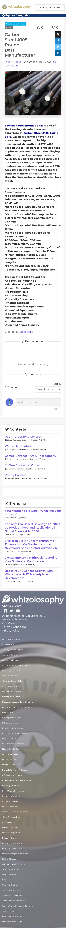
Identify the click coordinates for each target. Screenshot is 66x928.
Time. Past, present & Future (14, 901)
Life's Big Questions (10, 785)
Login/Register (50, 7)
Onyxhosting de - (13, 551)
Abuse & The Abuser (11, 639)
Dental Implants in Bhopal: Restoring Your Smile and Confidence (31, 559)
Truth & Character (10, 911)
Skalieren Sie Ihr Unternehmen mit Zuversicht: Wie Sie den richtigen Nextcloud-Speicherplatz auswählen (31, 544)
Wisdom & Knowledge (12, 921)
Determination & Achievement (15, 707)
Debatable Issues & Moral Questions (17, 702)
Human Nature (9, 759)
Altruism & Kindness (11, 660)
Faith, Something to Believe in (15, 733)
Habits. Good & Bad (10, 749)
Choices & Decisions (10, 676)
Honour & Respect (10, 754)
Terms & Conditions (14, 626)
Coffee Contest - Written (23, 465)
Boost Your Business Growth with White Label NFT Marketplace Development (29, 574)
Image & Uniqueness (15, 24)
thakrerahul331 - (12, 534)
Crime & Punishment (11, 686)
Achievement (8, 644)
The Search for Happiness (13, 895)
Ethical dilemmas (10, 723)
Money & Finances (10, 801)
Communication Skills (12, 681)
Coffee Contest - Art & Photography (30, 456)
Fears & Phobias (9, 738)
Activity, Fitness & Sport (12, 649)
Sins (4, 880)
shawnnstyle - (11, 518)
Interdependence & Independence (16, 780)
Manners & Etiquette (11, 796)
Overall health (8, 822)
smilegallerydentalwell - (15, 564)
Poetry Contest (16, 475)
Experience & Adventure (12, 728)
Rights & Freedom (10, 859)
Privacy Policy (10, 630)
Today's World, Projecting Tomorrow (18, 906)
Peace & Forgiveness (11, 833)
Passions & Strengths (11, 827)
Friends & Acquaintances (13, 744)
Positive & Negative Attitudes (15, 853)
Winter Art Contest (18, 446)
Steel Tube (12, 61)
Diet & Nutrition (9, 712)
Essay (8, 27)
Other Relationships (11, 817)
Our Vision (8, 623)
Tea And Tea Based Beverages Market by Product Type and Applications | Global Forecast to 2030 (32, 527)
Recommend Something (33, 364)
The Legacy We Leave (11, 890)
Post (56, 408)
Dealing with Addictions (12, 696)
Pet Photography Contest (23, 436)
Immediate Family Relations (14, 770)
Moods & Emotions (10, 806)
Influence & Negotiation (12, 775)
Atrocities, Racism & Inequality (15, 665)
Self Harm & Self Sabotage (13, 864)
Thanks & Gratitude (10, 885)
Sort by (57, 384)
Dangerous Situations (11, 691)
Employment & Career (12, 717)
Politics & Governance (11, 848)
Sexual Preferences (10, 869)
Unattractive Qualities (12, 916)
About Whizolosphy (14, 619)
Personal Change (9, 838)
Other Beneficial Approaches (15, 812)
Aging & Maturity (10, 655)
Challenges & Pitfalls (11, 670)
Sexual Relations (9, 874)
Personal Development (12, 843)
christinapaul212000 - (15, 581)
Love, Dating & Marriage (13, 791)
